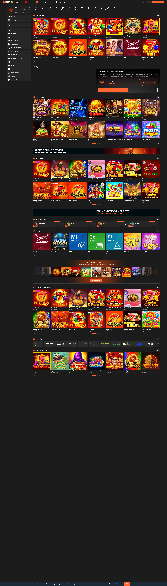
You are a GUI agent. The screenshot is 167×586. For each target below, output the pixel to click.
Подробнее (119, 584)
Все (158, 15)
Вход (149, 2)
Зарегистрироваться (158, 2)
